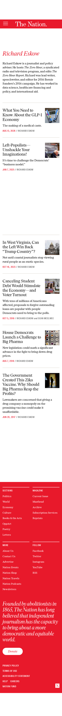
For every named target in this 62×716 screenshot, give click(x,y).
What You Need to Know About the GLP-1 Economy (22, 115)
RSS (35, 572)
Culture (7, 512)
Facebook (38, 550)
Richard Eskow (26, 130)
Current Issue (40, 496)
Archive (37, 507)
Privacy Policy (11, 665)
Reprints (37, 518)
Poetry (6, 529)
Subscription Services (45, 512)
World (6, 501)
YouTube (37, 567)
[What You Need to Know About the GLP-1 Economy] (52, 115)
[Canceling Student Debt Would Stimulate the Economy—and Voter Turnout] (52, 286)
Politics (7, 496)
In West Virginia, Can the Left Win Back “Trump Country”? (21, 247)
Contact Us (9, 556)
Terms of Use (10, 671)
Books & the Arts (12, 518)
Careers (14, 681)
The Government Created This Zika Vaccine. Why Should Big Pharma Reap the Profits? (21, 384)
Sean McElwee (46, 318)
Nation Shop (10, 572)
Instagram (38, 561)
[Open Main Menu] (5, 24)
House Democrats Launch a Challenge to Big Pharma (22, 337)
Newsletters (9, 589)
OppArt (7, 523)
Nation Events (10, 567)
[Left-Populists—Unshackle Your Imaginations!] (52, 150)
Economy (8, 507)
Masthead (38, 501)
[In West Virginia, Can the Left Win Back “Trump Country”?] (52, 247)
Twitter (37, 556)
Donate (12, 651)
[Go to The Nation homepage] (31, 24)
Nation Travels (11, 578)
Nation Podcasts (12, 583)
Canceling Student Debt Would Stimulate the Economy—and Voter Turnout (21, 287)
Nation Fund (9, 686)
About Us (8, 550)
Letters (7, 534)
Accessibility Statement (16, 676)
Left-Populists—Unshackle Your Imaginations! (17, 149)
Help (5, 681)
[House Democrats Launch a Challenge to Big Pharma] (52, 337)
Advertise (8, 561)
